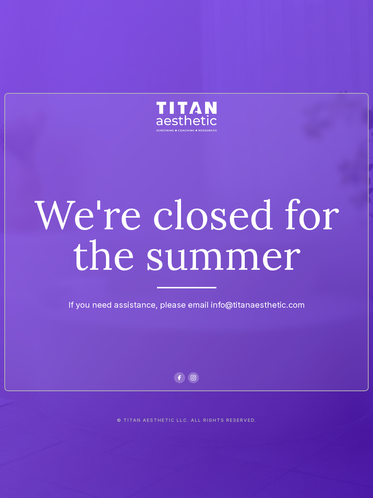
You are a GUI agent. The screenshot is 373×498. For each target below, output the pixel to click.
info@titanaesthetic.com (258, 305)
